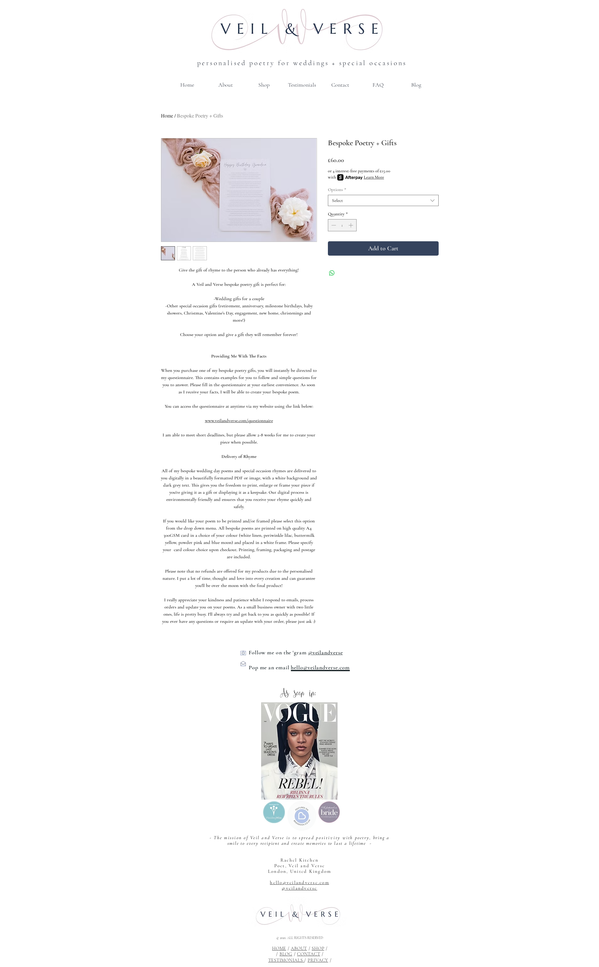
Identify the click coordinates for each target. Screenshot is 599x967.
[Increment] (351, 225)
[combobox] (383, 200)
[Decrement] (333, 225)
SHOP (318, 948)
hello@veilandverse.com (299, 882)
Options (337, 189)
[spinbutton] (342, 225)
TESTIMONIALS (286, 960)
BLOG (286, 954)
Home (167, 115)
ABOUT (299, 948)
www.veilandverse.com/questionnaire (239, 420)
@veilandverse (299, 888)
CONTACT (308, 954)
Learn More (374, 177)
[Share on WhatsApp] (332, 273)
